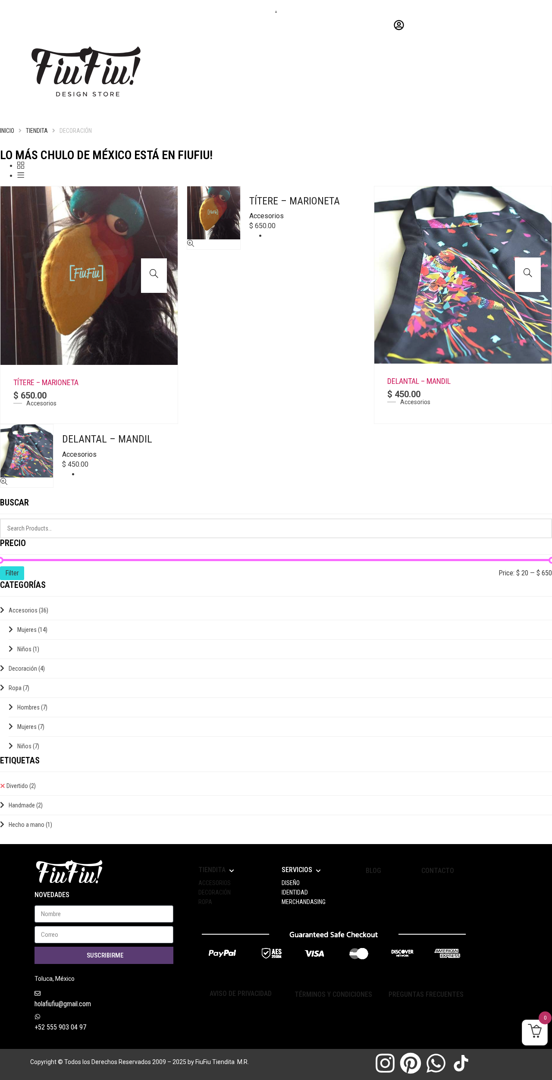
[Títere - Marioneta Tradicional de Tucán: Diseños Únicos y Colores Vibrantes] (153, 273)
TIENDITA (212, 870)
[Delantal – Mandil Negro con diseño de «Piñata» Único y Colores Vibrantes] (463, 274)
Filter (12, 573)
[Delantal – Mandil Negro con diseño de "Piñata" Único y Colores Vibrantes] (527, 272)
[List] (20, 176)
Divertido (21, 785)
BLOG (373, 871)
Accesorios (41, 403)
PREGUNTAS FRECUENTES (426, 994)
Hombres (32, 707)
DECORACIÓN (214, 892)
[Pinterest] (410, 1063)
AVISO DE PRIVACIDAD (241, 993)
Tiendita (37, 130)
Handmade (26, 805)
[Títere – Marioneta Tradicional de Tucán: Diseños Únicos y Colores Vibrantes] (89, 275)
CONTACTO (437, 871)
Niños (28, 649)
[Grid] (20, 166)
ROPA (205, 901)
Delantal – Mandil (419, 381)
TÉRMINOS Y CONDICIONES (333, 994)
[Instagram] (385, 1063)
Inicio (7, 130)
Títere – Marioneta (45, 382)
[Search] (540, 528)
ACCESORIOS (214, 882)
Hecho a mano (30, 824)
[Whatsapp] (436, 1063)
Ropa (19, 687)
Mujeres (32, 629)
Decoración (27, 668)
